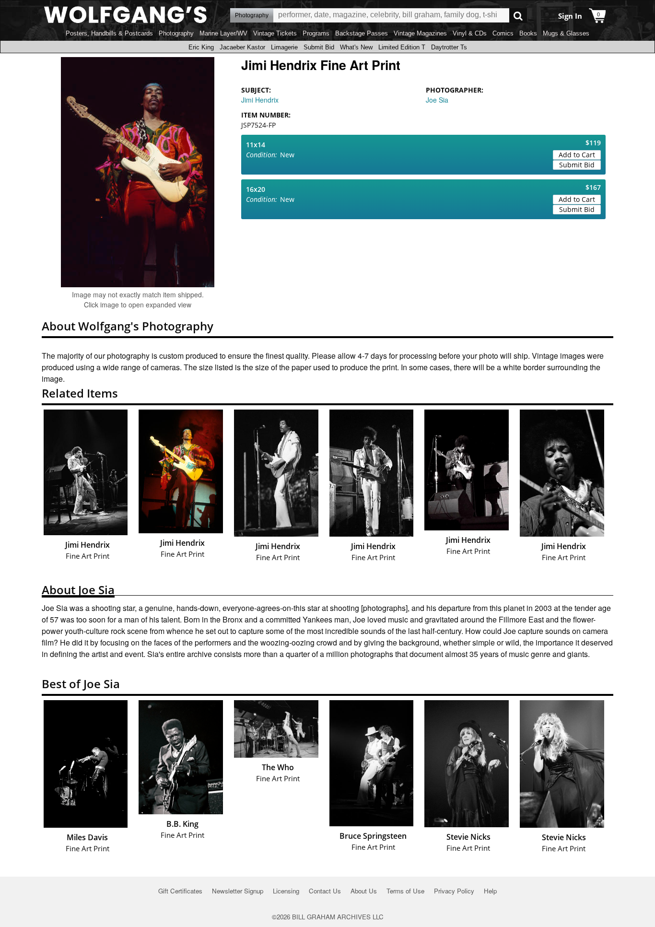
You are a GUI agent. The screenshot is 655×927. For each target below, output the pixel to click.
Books (528, 33)
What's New (356, 47)
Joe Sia (437, 100)
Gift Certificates (180, 891)
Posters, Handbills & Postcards (109, 33)
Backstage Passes (361, 33)
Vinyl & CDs (470, 33)
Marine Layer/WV (223, 33)
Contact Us (325, 891)
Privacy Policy (454, 891)
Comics (503, 33)
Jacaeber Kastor (242, 47)
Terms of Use (405, 891)
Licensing (286, 891)
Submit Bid (319, 47)
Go (518, 15)
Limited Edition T (401, 47)
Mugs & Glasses (566, 33)
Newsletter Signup (237, 891)
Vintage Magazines (420, 33)
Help (490, 891)
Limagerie (284, 47)
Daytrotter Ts (449, 47)
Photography (176, 33)
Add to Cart (577, 154)
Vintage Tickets (275, 33)
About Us (364, 891)
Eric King (201, 47)
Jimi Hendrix (260, 100)
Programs (316, 33)
